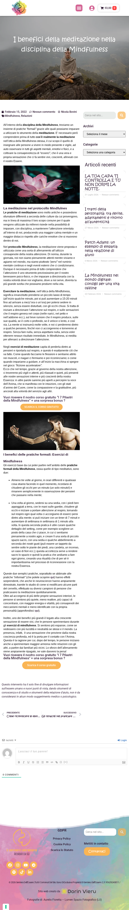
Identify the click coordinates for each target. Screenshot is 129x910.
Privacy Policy (62, 838)
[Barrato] (33, 762)
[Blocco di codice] (52, 762)
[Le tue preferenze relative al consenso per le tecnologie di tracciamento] (6, 907)
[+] (66, 762)
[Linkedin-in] (29, 872)
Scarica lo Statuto (62, 850)
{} (61, 762)
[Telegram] (33, 865)
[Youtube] (25, 865)
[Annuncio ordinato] (37, 762)
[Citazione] (47, 762)
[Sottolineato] (28, 762)
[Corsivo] (23, 762)
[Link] (56, 762)
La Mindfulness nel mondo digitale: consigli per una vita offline (102, 282)
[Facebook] (9, 865)
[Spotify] (13, 872)
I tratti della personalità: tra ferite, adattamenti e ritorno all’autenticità (104, 215)
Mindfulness (12, 115)
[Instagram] (17, 865)
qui (52, 577)
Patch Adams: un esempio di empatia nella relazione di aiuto (101, 248)
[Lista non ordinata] (42, 762)
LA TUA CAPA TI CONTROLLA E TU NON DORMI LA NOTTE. (103, 182)
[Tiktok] (21, 872)
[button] (79, 8)
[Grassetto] (19, 762)
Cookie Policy (62, 844)
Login (123, 740)
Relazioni (26, 115)
